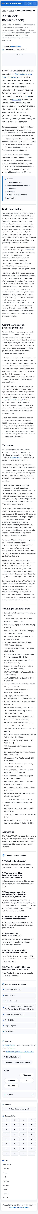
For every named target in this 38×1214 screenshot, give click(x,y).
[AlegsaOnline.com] (12, 3)
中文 (4, 1177)
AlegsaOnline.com (9, 1045)
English (5, 1194)
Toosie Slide (9, 1020)
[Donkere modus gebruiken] (34, 3)
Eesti (5, 1190)
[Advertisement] (19, 61)
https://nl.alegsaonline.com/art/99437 (20, 1052)
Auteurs (13, 1207)
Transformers (9, 1031)
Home (4, 11)
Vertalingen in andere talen (17, 195)
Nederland (23, 400)
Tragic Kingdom (10, 1026)
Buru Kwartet (13, 77)
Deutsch (6, 1181)
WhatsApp (27, 1075)
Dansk (5, 1173)
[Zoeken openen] (30, 3)
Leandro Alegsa (15, 46)
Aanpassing (11, 198)
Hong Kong (8, 400)
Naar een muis (10, 995)
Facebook (11, 1080)
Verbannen (11, 191)
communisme (14, 458)
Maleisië (16, 400)
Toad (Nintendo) (11, 1001)
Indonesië (16, 99)
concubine (30, 250)
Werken (11, 11)
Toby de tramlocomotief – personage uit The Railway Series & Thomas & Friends (19, 1007)
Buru (27, 96)
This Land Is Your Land (13, 990)
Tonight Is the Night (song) (14, 1014)
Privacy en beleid (23, 1207)
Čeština (6, 1169)
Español (6, 1185)
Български (7, 1164)
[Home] (26, 3)
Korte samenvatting (14, 182)
